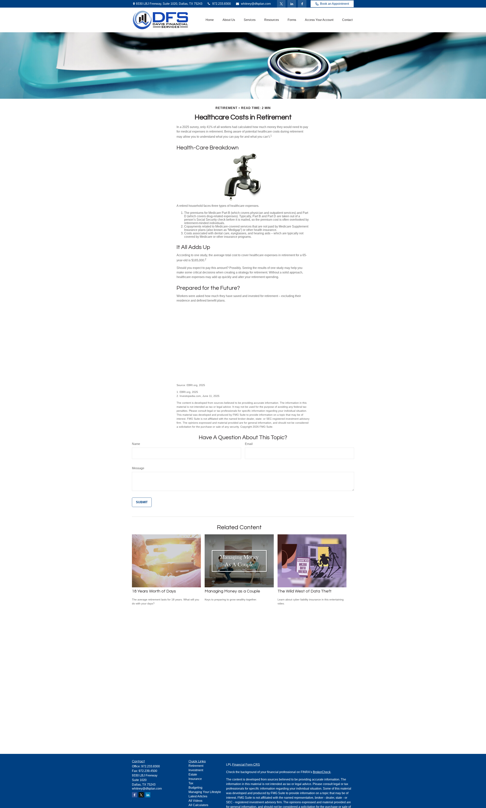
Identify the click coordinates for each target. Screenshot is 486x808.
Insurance (195, 778)
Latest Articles (198, 796)
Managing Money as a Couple (232, 591)
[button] (209, 20)
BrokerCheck (322, 772)
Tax (191, 783)
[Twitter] (281, 4)
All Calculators (198, 805)
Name (136, 443)
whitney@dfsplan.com (256, 3)
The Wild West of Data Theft (304, 591)
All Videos (195, 800)
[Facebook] (302, 4)
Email (249, 443)
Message (138, 468)
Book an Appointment (334, 3)
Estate (193, 774)
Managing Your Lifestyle (205, 792)
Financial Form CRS (246, 764)
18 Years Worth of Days (154, 591)
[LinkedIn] (291, 4)
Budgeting (195, 787)
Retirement (196, 765)
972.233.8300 (221, 3)
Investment (196, 770)
